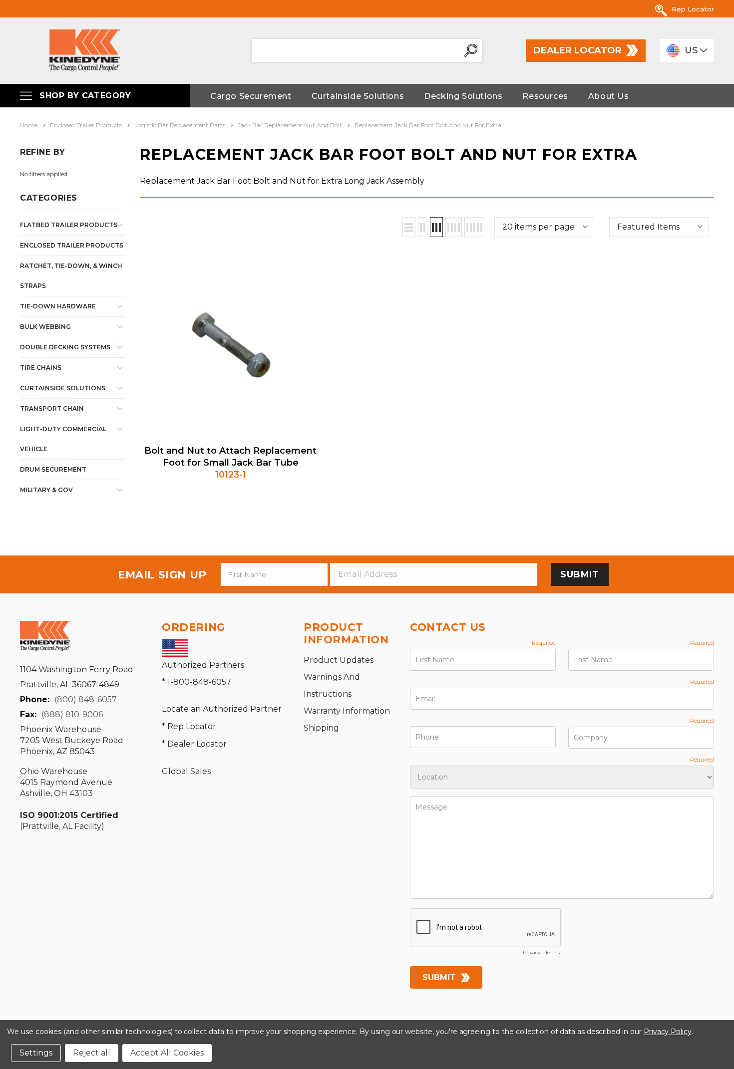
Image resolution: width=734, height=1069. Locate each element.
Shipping (321, 728)
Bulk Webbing (45, 326)
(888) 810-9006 (72, 714)
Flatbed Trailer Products (68, 225)
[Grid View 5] (474, 227)
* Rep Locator (189, 726)
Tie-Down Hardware (58, 306)
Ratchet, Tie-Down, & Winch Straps (71, 275)
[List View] (408, 227)
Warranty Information (347, 711)
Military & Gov (46, 490)
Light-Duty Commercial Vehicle (63, 439)
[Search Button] (470, 50)
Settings (35, 1053)
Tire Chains (40, 367)
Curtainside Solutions (62, 388)
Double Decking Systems (65, 347)
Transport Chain (52, 408)
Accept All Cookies (167, 1053)
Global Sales (186, 771)
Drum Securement (53, 469)
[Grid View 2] (422, 227)
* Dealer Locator (194, 744)
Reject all (91, 1053)
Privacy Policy (668, 1031)
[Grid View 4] (453, 227)
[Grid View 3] (436, 227)
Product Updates (338, 660)
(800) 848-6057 (85, 699)
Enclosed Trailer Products (71, 245)
